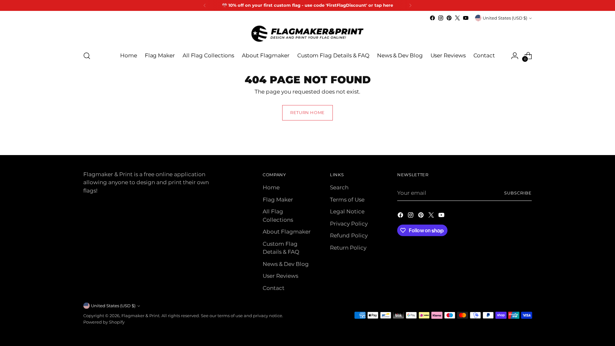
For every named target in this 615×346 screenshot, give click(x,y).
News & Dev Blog (286, 264)
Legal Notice (347, 211)
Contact (273, 288)
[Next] (410, 5)
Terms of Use (347, 199)
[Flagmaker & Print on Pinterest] (449, 18)
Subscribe (518, 192)
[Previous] (205, 5)
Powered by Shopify (104, 322)
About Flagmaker (287, 231)
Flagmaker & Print (140, 315)
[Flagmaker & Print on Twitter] (457, 18)
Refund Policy (349, 235)
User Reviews (280, 276)
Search (339, 187)
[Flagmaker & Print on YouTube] (466, 18)
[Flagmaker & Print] (307, 33)
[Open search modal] (86, 55)
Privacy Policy (349, 223)
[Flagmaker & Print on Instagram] (441, 18)
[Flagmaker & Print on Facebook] (432, 18)
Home (271, 187)
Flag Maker (278, 199)
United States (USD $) (505, 18)
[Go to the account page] (514, 55)
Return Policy (348, 247)
